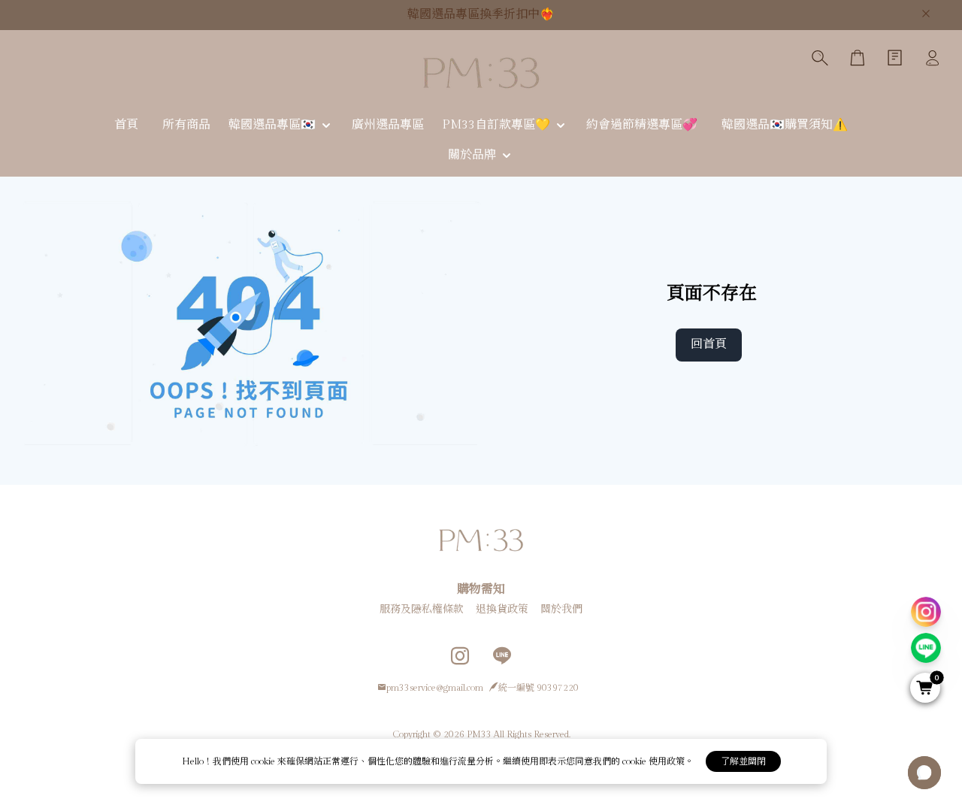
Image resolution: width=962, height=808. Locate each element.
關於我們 (561, 610)
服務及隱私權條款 (422, 610)
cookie (264, 761)
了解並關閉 (743, 761)
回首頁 (709, 344)
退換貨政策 (502, 610)
